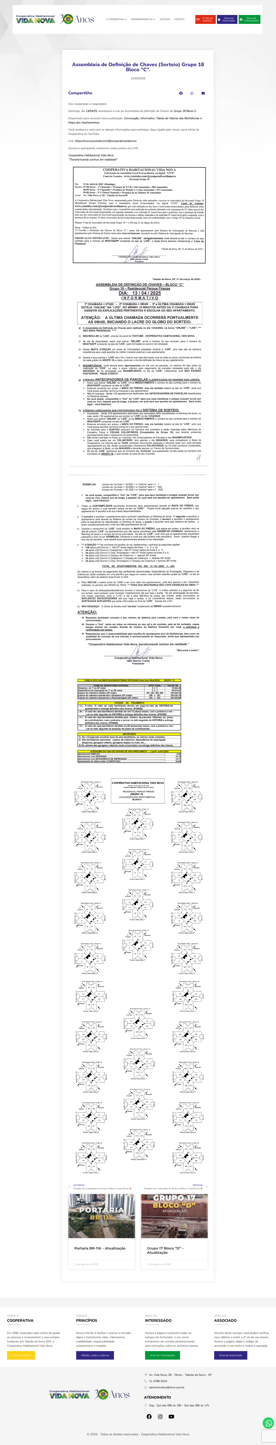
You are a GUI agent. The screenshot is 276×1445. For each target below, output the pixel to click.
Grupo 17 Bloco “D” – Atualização (165, 1250)
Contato (179, 19)
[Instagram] (160, 1417)
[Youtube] (171, 1417)
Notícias (165, 19)
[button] (180, 93)
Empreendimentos (141, 19)
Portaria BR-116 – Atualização (99, 1248)
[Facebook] (149, 1417)
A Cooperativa (115, 19)
